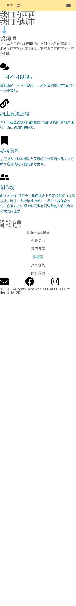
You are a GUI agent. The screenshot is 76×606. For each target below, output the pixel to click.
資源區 (38, 257)
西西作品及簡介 (38, 232)
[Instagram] (55, 281)
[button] (68, 5)
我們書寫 (38, 249)
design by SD (10, 292)
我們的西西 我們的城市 (10, 224)
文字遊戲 (38, 265)
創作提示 (38, 240)
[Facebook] (29, 281)
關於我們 (38, 273)
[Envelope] (4, 281)
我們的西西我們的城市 (17, 18)
